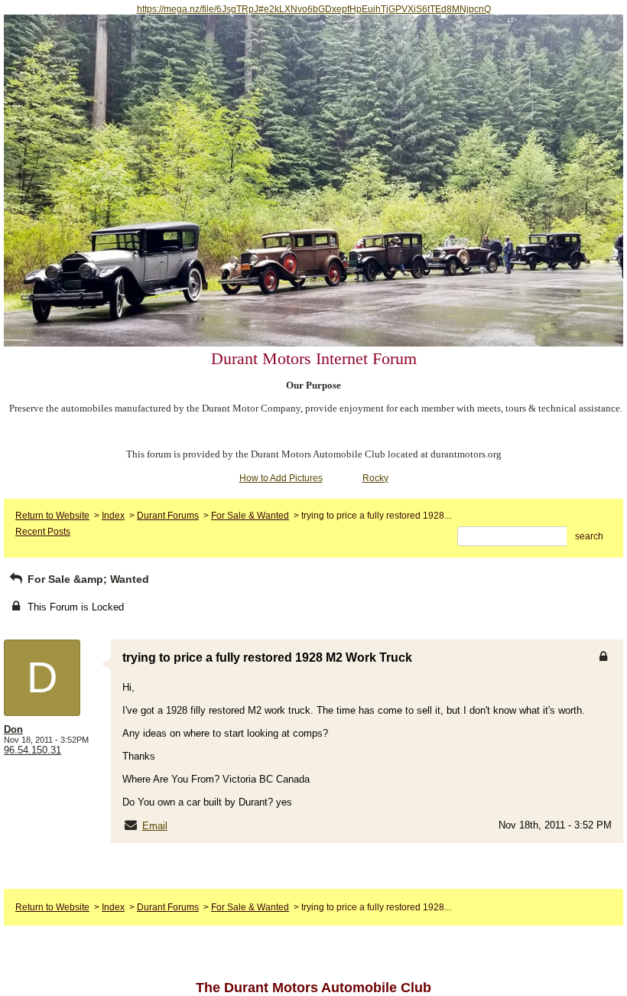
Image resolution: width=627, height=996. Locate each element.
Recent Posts (42, 531)
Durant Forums (168, 515)
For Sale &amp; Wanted (86, 579)
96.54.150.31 (32, 750)
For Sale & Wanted (250, 515)
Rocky (375, 478)
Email (154, 826)
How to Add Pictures (281, 478)
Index (113, 515)
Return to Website (52, 515)
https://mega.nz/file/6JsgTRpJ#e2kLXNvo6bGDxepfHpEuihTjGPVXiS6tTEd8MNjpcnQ (314, 9)
